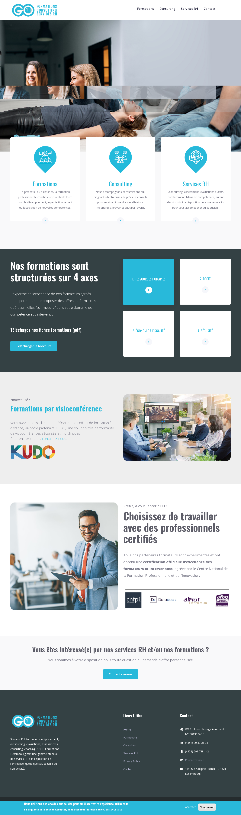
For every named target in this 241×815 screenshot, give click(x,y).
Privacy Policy (131, 761)
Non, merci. (207, 807)
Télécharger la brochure (34, 346)
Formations (145, 9)
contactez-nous (54, 438)
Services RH (189, 9)
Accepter (190, 807)
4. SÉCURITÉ (205, 330)
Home (127, 729)
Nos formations (34, 69)
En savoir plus (114, 809)
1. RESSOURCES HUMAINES (148, 279)
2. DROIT (205, 278)
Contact (210, 9)
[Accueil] (35, 9)
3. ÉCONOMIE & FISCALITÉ (149, 330)
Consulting (167, 9)
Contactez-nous (120, 674)
